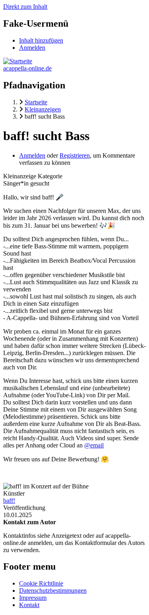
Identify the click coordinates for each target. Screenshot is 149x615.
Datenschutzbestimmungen (53, 590)
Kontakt (29, 604)
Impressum (32, 597)
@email (94, 445)
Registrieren (75, 155)
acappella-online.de (27, 68)
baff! (9, 500)
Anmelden (32, 47)
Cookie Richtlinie (41, 583)
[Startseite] (17, 61)
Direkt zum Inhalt (25, 6)
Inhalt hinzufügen (41, 40)
